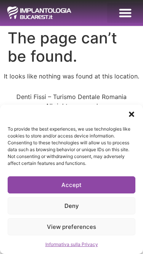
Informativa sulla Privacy (71, 244)
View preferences (71, 226)
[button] (131, 114)
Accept (71, 185)
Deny (71, 205)
